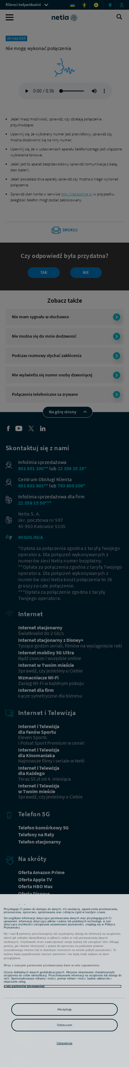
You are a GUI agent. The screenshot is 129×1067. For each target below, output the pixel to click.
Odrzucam (64, 1025)
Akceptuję (64, 1009)
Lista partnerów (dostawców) (24, 986)
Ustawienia (65, 1043)
